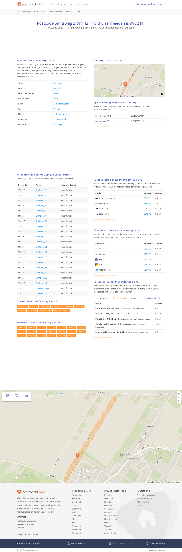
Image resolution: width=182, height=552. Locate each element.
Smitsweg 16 (41, 221)
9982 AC (42, 335)
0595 (56, 98)
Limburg (108, 512)
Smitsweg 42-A (42, 288)
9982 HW (61, 331)
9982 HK (32, 331)
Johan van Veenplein (61, 310)
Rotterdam (77, 498)
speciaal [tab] (153, 298)
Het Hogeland (60, 119)
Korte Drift (32, 310)
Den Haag (76, 502)
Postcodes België (144, 498)
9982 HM (31, 335)
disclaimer (153, 550)
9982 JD (22, 327)
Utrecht (75, 505)
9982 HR (42, 331)
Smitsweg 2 (41, 190)
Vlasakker (21, 310)
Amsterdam (77, 495)
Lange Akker (44, 306)
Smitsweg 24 (41, 241)
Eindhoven (77, 508)
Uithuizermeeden (61, 103)
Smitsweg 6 (41, 200)
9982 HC (51, 335)
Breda (74, 522)
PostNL (140, 505)
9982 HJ (72, 327)
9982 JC (81, 331)
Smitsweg (58, 83)
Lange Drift (79, 306)
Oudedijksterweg (45, 310)
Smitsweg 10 (41, 210)
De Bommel (22, 306)
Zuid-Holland (110, 533)
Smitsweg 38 (41, 278)
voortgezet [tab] (136, 298)
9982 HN (61, 335)
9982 (56, 93)
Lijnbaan (33, 306)
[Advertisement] (91, 41)
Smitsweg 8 (41, 205)
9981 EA (147, 259)
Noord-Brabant (111, 515)
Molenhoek (33, 534)
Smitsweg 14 (41, 216)
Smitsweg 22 (41, 236)
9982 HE (72, 331)
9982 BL (72, 335)
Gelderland (109, 505)
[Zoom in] (179, 393)
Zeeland (108, 529)
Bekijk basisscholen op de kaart (106, 337)
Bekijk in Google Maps (104, 126)
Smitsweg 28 (41, 252)
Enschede (76, 529)
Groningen (58, 124)
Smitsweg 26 (41, 247)
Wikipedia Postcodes (146, 495)
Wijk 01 (57, 109)
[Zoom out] (179, 397)
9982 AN (147, 198)
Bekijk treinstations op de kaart (106, 219)
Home (143, 4)
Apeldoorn (76, 533)
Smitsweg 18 (41, 226)
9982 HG (22, 335)
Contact (20, 527)
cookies (162, 550)
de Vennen (56, 306)
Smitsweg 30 (41, 257)
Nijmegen (76, 526)
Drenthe (108, 495)
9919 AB (147, 214)
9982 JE (51, 331)
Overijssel (108, 522)
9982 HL (22, 331)
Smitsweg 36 (41, 272)
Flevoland (108, 498)
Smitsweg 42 (41, 293)
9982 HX (52, 327)
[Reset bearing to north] (179, 401)
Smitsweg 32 (41, 262)
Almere (75, 519)
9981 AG (147, 270)
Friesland (108, 502)
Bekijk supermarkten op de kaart (106, 275)
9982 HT (137, 23)
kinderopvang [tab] (102, 298)
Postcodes (156, 4)
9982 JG (32, 327)
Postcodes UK (143, 502)
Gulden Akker (67, 306)
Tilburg (75, 512)
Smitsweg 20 (41, 231)
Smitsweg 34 (41, 267)
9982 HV (62, 327)
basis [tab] (120, 298)
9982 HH (81, 327)
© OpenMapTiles (153, 482)
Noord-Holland (111, 519)
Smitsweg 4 (41, 195)
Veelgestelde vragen (26, 524)
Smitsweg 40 (41, 283)
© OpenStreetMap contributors (170, 482)
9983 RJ (147, 203)
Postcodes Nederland (26, 521)
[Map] (129, 80)
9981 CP (147, 254)
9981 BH (147, 208)
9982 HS (42, 327)
